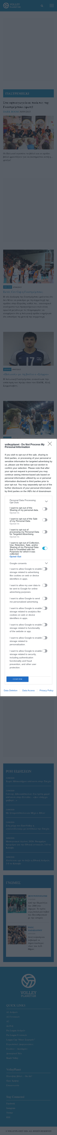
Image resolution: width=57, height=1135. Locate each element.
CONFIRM (17, 679)
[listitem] (28, 501)
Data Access (28, 690)
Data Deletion (10, 690)
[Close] (51, 445)
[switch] (44, 509)
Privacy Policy (46, 690)
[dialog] (28, 567)
